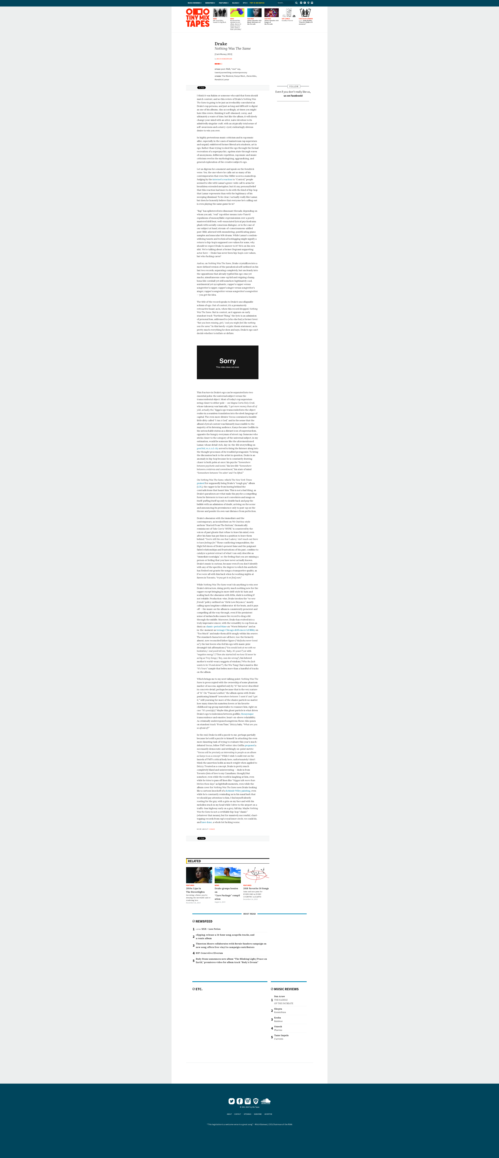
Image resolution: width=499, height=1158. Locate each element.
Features (223, 3)
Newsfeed (209, 3)
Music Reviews (194, 3)
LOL (200, 486)
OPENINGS (247, 1114)
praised (201, 483)
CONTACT (237, 1114)
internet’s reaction (222, 179)
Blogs (235, 3)
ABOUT (229, 1114)
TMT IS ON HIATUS (257, 3)
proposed (250, 745)
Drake (212, 828)
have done (206, 822)
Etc (244, 3)
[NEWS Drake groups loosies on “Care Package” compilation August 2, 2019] (228, 875)
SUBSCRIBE (258, 1114)
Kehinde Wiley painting (238, 790)
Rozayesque (247, 713)
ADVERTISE (268, 1114)
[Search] (296, 3)
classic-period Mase (216, 626)
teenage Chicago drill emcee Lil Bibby (235, 630)
